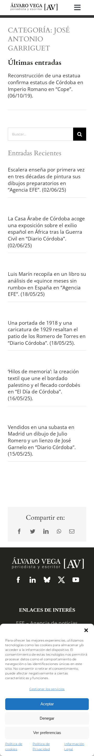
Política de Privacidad (41, 746)
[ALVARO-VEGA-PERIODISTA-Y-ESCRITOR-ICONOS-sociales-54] (18, 579)
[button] (86, 630)
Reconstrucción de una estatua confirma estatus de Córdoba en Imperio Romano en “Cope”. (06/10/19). (45, 85)
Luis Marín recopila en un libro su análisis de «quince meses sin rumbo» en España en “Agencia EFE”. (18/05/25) (47, 284)
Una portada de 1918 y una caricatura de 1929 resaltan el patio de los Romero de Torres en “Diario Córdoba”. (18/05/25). (47, 332)
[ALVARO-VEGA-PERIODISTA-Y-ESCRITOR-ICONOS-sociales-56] (76, 579)
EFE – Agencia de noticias (47, 623)
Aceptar (47, 704)
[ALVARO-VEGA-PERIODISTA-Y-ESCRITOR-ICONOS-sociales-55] (33, 579)
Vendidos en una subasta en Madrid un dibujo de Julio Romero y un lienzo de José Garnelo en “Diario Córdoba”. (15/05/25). (42, 440)
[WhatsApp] (59, 532)
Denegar (47, 718)
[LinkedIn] (46, 532)
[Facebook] (19, 532)
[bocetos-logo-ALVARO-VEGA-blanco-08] (47, 555)
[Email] (72, 532)
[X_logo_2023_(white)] (61, 578)
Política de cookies (13, 746)
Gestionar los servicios (47, 689)
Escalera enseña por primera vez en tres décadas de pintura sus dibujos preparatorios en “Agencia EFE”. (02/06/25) (46, 179)
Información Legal (74, 746)
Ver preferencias (47, 732)
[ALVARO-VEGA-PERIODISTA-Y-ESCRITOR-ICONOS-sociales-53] (47, 579)
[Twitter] (32, 532)
